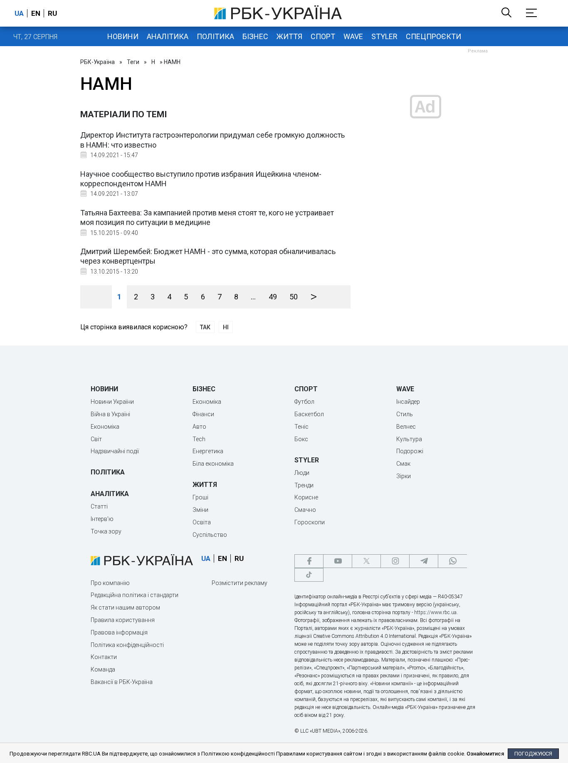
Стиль (404, 414)
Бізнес (255, 36)
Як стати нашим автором (125, 607)
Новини (122, 36)
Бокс (301, 439)
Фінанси (203, 414)
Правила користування (123, 620)
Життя (289, 36)
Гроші (200, 497)
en (35, 13)
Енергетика (208, 451)
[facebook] (309, 561)
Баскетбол (309, 414)
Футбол (304, 401)
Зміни (200, 509)
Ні (226, 327)
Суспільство (210, 534)
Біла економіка (213, 463)
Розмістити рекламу (239, 583)
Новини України (112, 401)
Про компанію (110, 583)
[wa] (452, 561)
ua (19, 13)
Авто (199, 426)
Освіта (202, 522)
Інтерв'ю (102, 519)
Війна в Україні (110, 414)
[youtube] (337, 561)
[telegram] (423, 561)
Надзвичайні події (115, 451)
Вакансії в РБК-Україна (122, 682)
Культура (409, 439)
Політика (215, 36)
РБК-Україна (97, 62)
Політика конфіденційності (127, 645)
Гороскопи (309, 522)
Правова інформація (119, 632)
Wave (353, 36)
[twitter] (366, 561)
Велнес (406, 426)
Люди (301, 472)
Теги (133, 62)
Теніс (301, 426)
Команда (103, 669)
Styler (384, 36)
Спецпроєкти (433, 36)
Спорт (323, 36)
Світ (96, 439)
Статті (99, 506)
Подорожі (409, 451)
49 (273, 296)
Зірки (403, 476)
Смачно (305, 509)
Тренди (304, 485)
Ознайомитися (485, 754)
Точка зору (106, 531)
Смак (403, 463)
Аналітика (167, 36)
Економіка (105, 426)
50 (293, 296)
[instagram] (395, 561)
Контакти (104, 657)
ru (52, 13)
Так (205, 327)
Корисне (306, 497)
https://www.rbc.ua (435, 612)
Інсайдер (408, 401)
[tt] (309, 575)
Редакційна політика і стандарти (134, 595)
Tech (199, 439)
